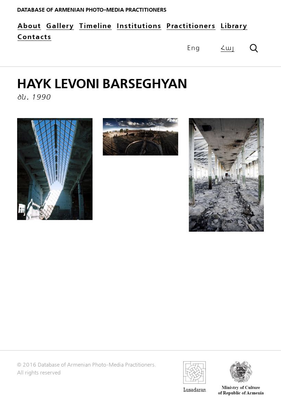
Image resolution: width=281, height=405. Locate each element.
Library (234, 26)
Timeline (95, 26)
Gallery (60, 26)
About (29, 26)
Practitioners (191, 26)
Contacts (34, 37)
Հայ (227, 48)
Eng (193, 48)
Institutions (139, 26)
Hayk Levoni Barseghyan (102, 84)
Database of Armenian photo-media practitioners (92, 10)
